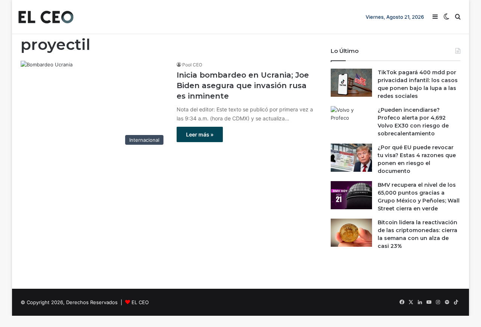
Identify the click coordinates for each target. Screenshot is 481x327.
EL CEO (140, 302)
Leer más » (199, 134)
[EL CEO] (46, 17)
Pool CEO (192, 65)
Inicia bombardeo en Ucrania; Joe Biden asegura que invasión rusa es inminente (243, 85)
